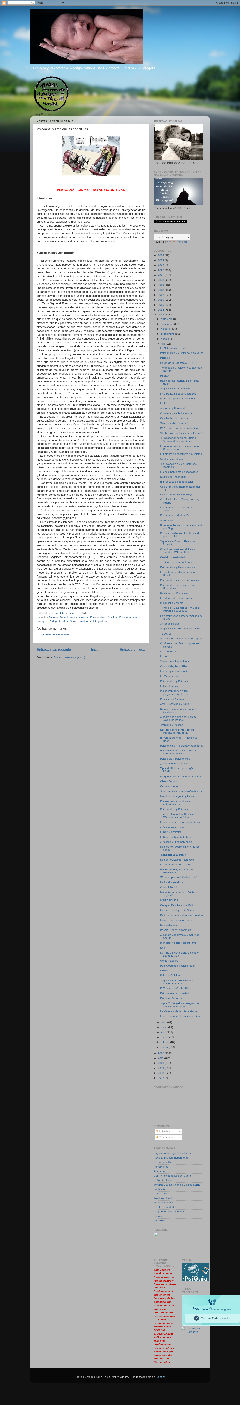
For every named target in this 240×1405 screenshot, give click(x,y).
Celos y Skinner (169, 786)
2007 (161, 1078)
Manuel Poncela (163, 1202)
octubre (166, 329)
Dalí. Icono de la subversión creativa (181, 915)
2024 (161, 260)
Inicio (95, 649)
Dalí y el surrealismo (172, 882)
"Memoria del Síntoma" (174, 423)
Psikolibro (159, 1220)
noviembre (167, 324)
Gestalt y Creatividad (172, 557)
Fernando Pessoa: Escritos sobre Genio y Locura (180, 447)
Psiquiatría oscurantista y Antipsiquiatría (175, 803)
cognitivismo (81, 617)
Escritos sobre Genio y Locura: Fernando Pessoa (178, 752)
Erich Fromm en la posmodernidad (180, 1016)
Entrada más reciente (54, 649)
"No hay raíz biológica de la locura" (181, 433)
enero (165, 1047)
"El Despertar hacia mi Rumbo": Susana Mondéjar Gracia (179, 439)
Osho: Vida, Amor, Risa (174, 666)
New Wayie (160, 1193)
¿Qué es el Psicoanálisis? (175, 763)
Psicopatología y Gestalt (174, 993)
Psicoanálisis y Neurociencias (177, 567)
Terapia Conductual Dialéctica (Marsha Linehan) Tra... (178, 815)
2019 (161, 285)
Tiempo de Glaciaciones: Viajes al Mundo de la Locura (180, 609)
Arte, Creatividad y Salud (175, 703)
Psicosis (165, 357)
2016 (161, 299)
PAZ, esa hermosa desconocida (179, 428)
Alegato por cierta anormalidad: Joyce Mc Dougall (178, 718)
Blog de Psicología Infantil (169, 1211)
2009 (161, 1068)
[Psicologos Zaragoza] (195, 1280)
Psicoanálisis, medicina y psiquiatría (181, 745)
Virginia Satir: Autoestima (175, 388)
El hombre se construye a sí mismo (181, 454)
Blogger (160, 1377)
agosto (165, 338)
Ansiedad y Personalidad (175, 408)
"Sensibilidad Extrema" (173, 854)
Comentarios (166, 1137)
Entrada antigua (132, 649)
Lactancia (159, 1189)
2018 (161, 290)
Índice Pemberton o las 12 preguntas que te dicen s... (177, 692)
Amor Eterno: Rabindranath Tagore (181, 638)
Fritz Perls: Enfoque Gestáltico (178, 393)
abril (164, 1032)
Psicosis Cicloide (170, 975)
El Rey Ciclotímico (171, 832)
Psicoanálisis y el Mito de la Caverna (181, 353)
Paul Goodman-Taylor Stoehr (177, 965)
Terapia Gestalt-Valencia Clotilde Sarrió (177, 1184)
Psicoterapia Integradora (92, 621)
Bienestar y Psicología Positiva (178, 942)
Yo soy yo (166, 633)
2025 (161, 255)
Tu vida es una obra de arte (176, 562)
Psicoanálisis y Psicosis (174, 681)
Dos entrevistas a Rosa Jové (177, 859)
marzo (165, 1037)
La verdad (166, 656)
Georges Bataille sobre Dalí (176, 905)
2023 (161, 265)
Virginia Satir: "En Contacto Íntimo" (180, 628)
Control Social (168, 887)
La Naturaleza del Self (173, 348)
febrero (165, 1042)
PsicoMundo (161, 1166)
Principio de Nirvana (172, 699)
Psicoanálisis (97, 617)
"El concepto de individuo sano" (178, 877)
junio (164, 1022)
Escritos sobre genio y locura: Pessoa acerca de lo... (177, 731)
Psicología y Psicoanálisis (175, 758)
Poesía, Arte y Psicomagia (175, 929)
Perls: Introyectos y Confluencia (179, 398)
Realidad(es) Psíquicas (174, 593)
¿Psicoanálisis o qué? (173, 827)
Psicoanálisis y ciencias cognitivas (180, 580)
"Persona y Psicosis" (172, 725)
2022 (161, 270)
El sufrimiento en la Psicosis (176, 598)
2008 (161, 1073)
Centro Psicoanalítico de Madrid (173, 1175)
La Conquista (168, 651)
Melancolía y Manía (171, 603)
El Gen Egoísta (169, 686)
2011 (161, 1058)
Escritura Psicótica (171, 998)
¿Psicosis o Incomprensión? (177, 841)
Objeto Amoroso (169, 781)
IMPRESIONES (169, 900)
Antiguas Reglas (169, 623)
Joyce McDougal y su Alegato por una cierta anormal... (180, 1005)
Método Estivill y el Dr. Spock (177, 910)
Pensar (164, 375)
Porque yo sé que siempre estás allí (181, 776)
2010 (161, 1063)
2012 (161, 1053)
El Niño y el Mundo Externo (176, 837)
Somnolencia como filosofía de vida (181, 791)
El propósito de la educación (177, 481)
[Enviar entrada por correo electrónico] (83, 613)
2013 (161, 314)
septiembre (168, 333)
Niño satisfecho (169, 925)
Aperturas (159, 1171)
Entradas (164, 1131)
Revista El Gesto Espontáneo (171, 1157)
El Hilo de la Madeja (165, 1207)
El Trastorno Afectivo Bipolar (177, 988)
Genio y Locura (169, 960)
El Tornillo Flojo (163, 1180)
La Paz (164, 403)
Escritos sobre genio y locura (177, 796)
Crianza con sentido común (176, 920)
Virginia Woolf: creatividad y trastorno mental (176, 982)
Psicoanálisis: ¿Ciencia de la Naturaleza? (177, 587)
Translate (181, 241)
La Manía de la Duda (172, 676)
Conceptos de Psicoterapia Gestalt (180, 822)
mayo (164, 1027)
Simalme (159, 1216)
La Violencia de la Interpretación (179, 1011)
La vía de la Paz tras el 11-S (177, 362)
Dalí (162, 947)
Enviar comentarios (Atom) (69, 657)
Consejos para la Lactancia (176, 413)
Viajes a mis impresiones (175, 661)
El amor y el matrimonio (174, 671)
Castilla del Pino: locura (174, 418)
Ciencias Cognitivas (61, 617)
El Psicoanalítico (163, 1162)
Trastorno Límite (163, 1198)
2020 (161, 280)
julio (163, 343)
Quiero (164, 970)
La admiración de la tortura (176, 864)
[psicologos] (169, 1249)
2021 (161, 275)
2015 (161, 304)
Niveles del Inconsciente (174, 476)
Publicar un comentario (55, 634)
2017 (161, 295)
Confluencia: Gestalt (172, 459)
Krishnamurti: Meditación (175, 515)
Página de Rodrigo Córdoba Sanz (174, 1153)
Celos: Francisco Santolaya (176, 494)
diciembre (167, 319)
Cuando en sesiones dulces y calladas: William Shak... (177, 551)
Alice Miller (166, 520)
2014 (161, 309)
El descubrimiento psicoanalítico (179, 472)
